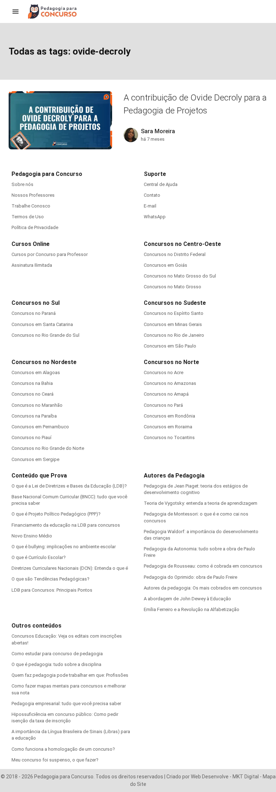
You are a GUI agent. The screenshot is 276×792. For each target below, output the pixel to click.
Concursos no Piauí (31, 437)
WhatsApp (155, 216)
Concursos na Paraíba (34, 416)
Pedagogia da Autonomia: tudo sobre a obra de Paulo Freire (199, 552)
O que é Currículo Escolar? (39, 557)
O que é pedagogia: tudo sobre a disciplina (56, 664)
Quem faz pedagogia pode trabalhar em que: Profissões (70, 675)
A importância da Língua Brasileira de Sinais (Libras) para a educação (71, 735)
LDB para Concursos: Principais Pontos (52, 590)
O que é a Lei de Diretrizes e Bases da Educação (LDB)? (69, 486)
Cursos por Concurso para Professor (50, 254)
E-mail (150, 206)
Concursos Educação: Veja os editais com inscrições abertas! (67, 639)
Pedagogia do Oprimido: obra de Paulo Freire (190, 577)
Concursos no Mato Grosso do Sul (180, 276)
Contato (152, 195)
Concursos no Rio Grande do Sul (45, 335)
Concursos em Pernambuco (40, 426)
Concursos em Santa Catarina (42, 324)
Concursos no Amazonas (170, 383)
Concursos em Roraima (168, 426)
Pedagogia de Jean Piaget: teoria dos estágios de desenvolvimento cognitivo (196, 489)
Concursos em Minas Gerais (173, 324)
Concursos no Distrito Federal (175, 254)
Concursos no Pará (163, 405)
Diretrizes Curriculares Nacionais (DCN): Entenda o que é (70, 568)
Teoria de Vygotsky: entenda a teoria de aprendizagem (200, 503)
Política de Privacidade (35, 227)
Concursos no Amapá (166, 394)
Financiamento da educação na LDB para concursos (66, 525)
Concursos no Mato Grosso (172, 286)
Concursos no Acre (163, 372)
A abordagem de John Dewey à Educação (187, 598)
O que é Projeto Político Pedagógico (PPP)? (56, 514)
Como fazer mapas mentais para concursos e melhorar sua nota (69, 689)
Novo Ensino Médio (32, 536)
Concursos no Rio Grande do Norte (48, 448)
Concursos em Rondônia (169, 416)
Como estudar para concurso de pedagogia (57, 653)
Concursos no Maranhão (37, 405)
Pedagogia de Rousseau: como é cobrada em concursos (203, 566)
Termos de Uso (28, 216)
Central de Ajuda (161, 184)
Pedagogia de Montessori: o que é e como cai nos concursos (196, 517)
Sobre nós (22, 184)
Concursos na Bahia (32, 383)
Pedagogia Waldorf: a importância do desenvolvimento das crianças (201, 535)
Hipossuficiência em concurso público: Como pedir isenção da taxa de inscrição (65, 717)
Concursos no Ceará (33, 394)
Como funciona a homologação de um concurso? (63, 749)
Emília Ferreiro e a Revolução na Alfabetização (191, 609)
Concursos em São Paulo (170, 346)
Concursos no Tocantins (169, 437)
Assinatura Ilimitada (32, 265)
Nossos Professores (33, 195)
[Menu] (15, 11)
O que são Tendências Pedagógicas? (50, 579)
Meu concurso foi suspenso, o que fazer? (55, 760)
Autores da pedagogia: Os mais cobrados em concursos (203, 588)
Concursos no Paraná (34, 313)
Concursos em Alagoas (36, 372)
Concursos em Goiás (165, 265)
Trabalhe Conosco (31, 206)
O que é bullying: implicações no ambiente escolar (64, 546)
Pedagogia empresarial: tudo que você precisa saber (66, 703)
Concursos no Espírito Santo (173, 313)
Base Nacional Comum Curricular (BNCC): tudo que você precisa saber (69, 500)
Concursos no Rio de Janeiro (174, 335)
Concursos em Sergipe (35, 459)
